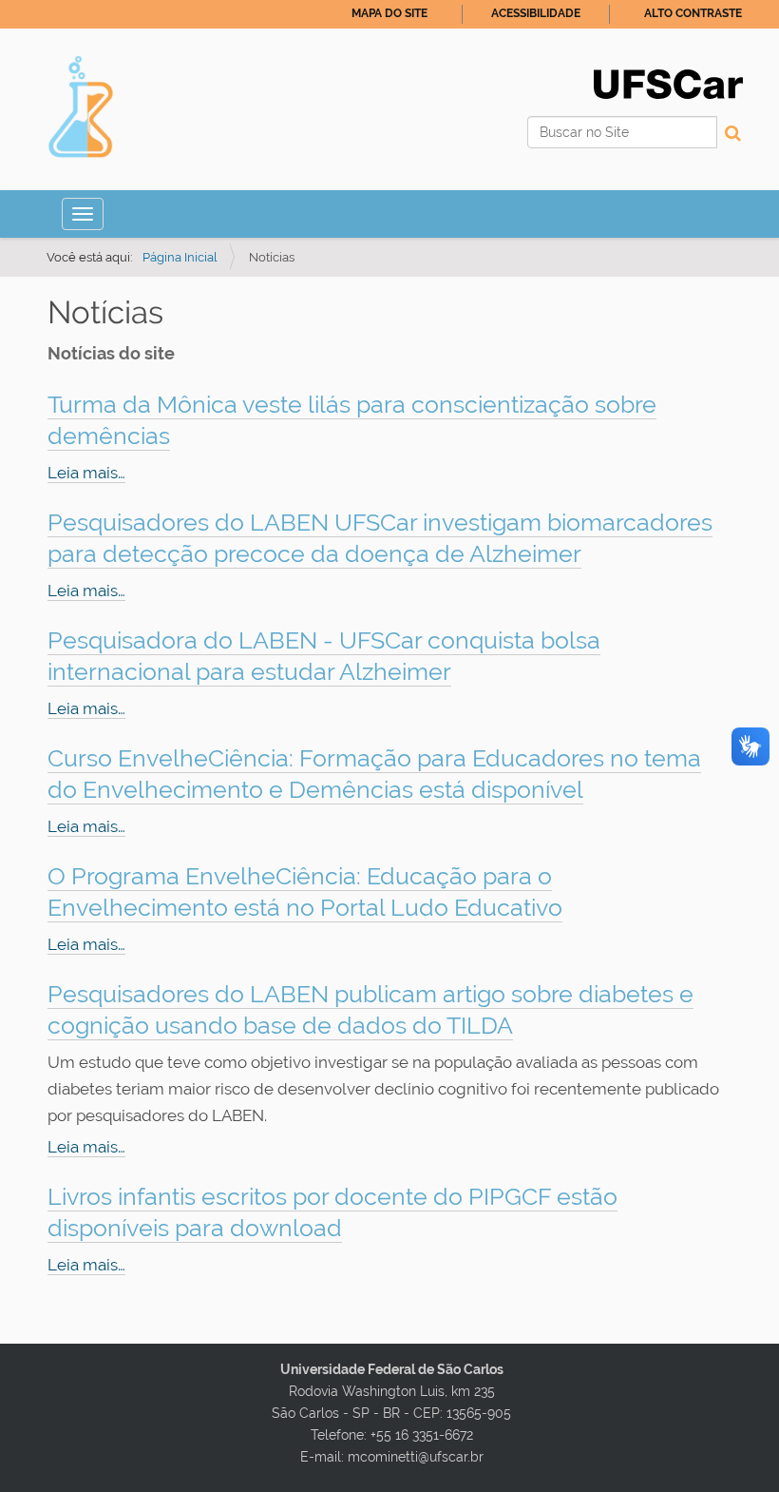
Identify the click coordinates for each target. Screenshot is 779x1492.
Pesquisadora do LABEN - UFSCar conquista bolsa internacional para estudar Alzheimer (324, 656)
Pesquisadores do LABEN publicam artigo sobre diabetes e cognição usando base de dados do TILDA (371, 1009)
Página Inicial (180, 257)
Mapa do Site (390, 13)
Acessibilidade (535, 13)
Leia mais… (86, 472)
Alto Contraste (693, 13)
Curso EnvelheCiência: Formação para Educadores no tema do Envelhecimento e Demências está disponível (374, 774)
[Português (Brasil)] (81, 106)
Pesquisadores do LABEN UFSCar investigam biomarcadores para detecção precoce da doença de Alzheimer (380, 538)
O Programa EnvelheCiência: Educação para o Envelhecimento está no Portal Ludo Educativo (305, 891)
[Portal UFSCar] (668, 82)
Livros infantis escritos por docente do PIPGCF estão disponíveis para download (333, 1212)
